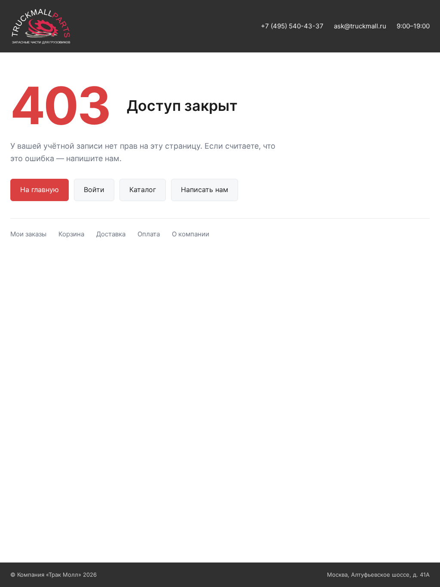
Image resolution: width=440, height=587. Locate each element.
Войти (94, 189)
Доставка (110, 234)
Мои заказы (28, 234)
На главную (39, 189)
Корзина (71, 234)
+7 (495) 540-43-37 (292, 26)
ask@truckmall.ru (360, 26)
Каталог (142, 189)
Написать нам (204, 189)
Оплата (149, 234)
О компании (190, 234)
